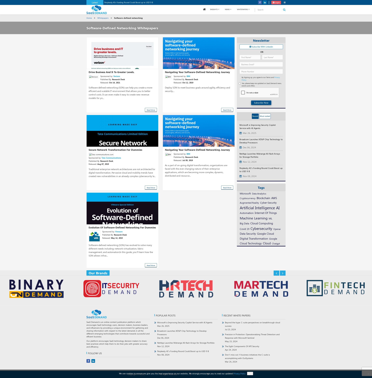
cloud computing (261, 223)
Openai (277, 228)
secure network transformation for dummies (115, 149)
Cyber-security (268, 202)
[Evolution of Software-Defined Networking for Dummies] (122, 209)
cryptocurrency (247, 198)
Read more (151, 110)
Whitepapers (103, 18)
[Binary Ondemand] (36, 289)
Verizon (116, 76)
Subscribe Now (261, 102)
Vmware (118, 231)
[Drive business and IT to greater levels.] (122, 53)
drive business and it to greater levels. (111, 72)
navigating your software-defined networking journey (197, 72)
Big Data (244, 223)
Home (89, 18)
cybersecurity (261, 228)
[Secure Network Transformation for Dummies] (122, 131)
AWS (274, 198)
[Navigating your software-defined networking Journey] (199, 53)
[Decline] (368, 373)
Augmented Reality (249, 202)
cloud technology (251, 243)
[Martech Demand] (261, 289)
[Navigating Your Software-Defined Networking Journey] (199, 131)
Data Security (248, 233)
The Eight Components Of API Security (242, 348)
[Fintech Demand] (335, 288)
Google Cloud (265, 233)
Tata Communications (111, 158)
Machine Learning (254, 218)
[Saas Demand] (96, 9)
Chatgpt (276, 243)
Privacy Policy (239, 373)
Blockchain (263, 198)
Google (273, 238)
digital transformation (254, 238)
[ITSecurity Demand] (111, 289)
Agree (250, 373)
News (227, 9)
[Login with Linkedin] (242, 4)
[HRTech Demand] (186, 289)
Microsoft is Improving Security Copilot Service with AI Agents (184, 324)
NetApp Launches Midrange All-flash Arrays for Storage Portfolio (185, 344)
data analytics (259, 193)
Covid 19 (244, 228)
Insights (214, 9)
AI (278, 207)
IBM (188, 76)
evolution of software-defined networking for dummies (122, 227)
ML (270, 218)
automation (247, 213)
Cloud (267, 243)
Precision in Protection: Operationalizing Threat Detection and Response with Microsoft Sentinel (252, 338)
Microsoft (245, 193)
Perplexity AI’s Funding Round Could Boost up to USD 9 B (128, 2)
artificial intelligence (257, 207)
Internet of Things (266, 213)
